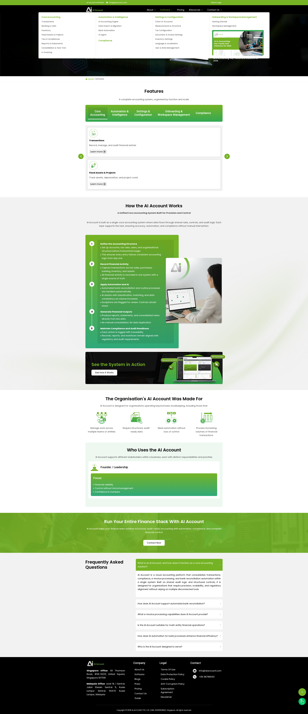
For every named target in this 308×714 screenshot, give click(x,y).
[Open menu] (302, 701)
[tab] (97, 113)
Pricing (180, 9)
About (150, 9)
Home (91, 79)
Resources (194, 9)
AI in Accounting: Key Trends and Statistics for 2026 (235, 59)
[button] (81, 156)
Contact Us (213, 9)
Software (165, 9)
